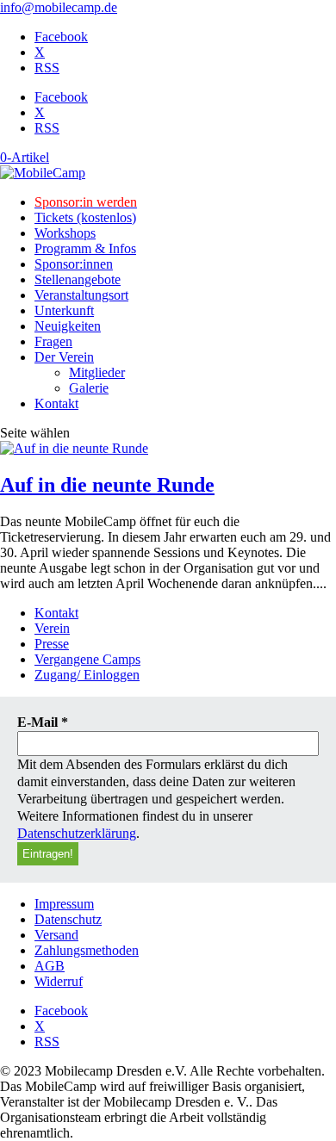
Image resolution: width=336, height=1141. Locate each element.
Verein (52, 628)
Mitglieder (97, 372)
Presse (51, 643)
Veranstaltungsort (81, 295)
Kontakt (56, 403)
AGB (49, 965)
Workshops (65, 233)
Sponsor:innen (73, 264)
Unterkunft (64, 310)
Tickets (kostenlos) (85, 217)
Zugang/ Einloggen (87, 674)
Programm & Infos (85, 248)
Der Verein (64, 357)
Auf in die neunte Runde (107, 485)
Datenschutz (68, 919)
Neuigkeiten (67, 326)
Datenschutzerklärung (76, 833)
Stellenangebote (77, 279)
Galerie (89, 388)
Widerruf (58, 981)
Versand (56, 934)
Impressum (64, 903)
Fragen (53, 341)
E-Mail (42, 722)
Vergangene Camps (87, 659)
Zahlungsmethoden (86, 950)
